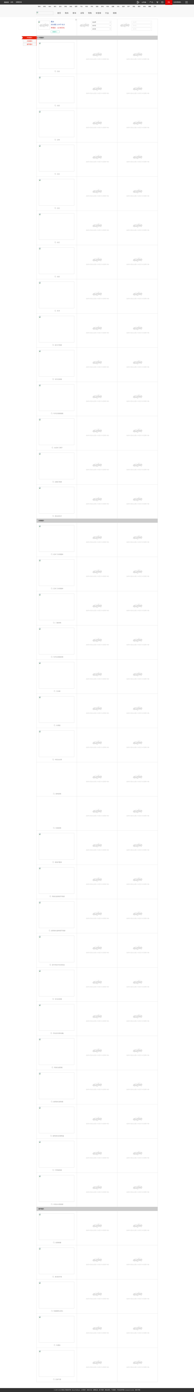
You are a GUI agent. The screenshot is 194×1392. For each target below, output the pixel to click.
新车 (74, 13)
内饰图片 (30, 41)
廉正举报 (137, 1390)
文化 (118, 6)
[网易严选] (151, 2)
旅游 (123, 6)
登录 (169, 2)
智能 (97, 6)
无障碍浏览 (19, 2)
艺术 (155, 6)
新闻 (39, 6)
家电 (102, 6)
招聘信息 (95, 1390)
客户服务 (101, 1390)
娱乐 (55, 6)
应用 (12, 2)
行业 (107, 13)
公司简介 (83, 1390)
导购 (90, 13)
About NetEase (76, 1390)
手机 (92, 6)
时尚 (107, 6)
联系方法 (89, 1390)
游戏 (65, 6)
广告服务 (113, 1390)
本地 (144, 6)
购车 (67, 13)
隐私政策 (107, 1390)
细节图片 (30, 44)
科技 (86, 6)
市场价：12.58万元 (58, 28)
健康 (149, 6)
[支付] (157, 2)
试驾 (82, 13)
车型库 (98, 13)
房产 (128, 6)
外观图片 (29, 37)
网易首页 (6, 2)
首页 (59, 13)
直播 (113, 6)
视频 (115, 13)
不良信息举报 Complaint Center (125, 1390)
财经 (71, 6)
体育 (44, 6)
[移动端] (138, 2)
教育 (139, 6)
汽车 (81, 6)
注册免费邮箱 (177, 2)
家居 (134, 6)
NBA (49, 6)
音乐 (60, 6)
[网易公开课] (144, 2)
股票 (76, 6)
